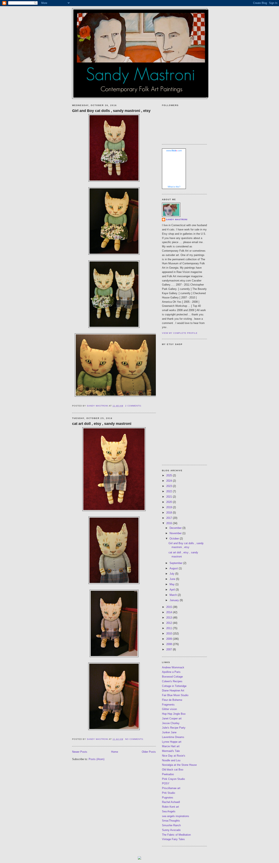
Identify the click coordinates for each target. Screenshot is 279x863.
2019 (169, 507)
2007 (169, 649)
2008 (169, 644)
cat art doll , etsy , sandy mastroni (101, 424)
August (174, 568)
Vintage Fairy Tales (173, 839)
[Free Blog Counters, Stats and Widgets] (139, 858)
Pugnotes (167, 797)
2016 (169, 523)
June (173, 579)
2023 (169, 486)
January (175, 600)
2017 (169, 517)
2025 (169, 475)
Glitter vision (169, 709)
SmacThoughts (171, 820)
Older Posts (149, 751)
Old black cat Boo (172, 769)
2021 (169, 496)
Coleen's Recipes (172, 681)
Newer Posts (79, 751)
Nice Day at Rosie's (173, 755)
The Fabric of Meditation (176, 834)
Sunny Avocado (171, 830)
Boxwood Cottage (172, 676)
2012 (169, 622)
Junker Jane (169, 732)
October (175, 538)
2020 (169, 502)
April (173, 589)
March (174, 594)
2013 (169, 617)
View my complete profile (180, 333)
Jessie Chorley (171, 723)
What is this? (174, 186)
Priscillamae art (171, 788)
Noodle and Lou (171, 760)
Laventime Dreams (173, 737)
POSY (166, 783)
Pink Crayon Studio (173, 778)
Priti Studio (168, 792)
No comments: (135, 739)
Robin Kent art (170, 806)
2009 (169, 638)
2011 (169, 628)
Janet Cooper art (172, 718)
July (172, 573)
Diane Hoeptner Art (173, 690)
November (176, 533)
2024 (169, 480)
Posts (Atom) (96, 759)
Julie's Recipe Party (173, 727)
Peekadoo (168, 774)
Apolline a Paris (171, 671)
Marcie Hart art (171, 746)
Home (114, 751)
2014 (169, 612)
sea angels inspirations (175, 816)
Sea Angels (168, 811)
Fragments (168, 704)
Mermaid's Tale (171, 750)
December (176, 527)
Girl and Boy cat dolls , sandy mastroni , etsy (111, 111)
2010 (169, 633)
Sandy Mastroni (176, 219)
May (172, 584)
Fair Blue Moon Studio (175, 695)
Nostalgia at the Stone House (179, 764)
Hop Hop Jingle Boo (173, 713)
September (176, 563)
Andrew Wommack (173, 667)
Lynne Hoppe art (171, 741)
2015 (169, 606)
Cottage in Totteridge (174, 686)
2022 (169, 491)
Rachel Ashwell (171, 802)
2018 (169, 512)
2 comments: (134, 406)
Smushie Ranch (171, 825)
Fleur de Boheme (172, 699)
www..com (174, 150)
